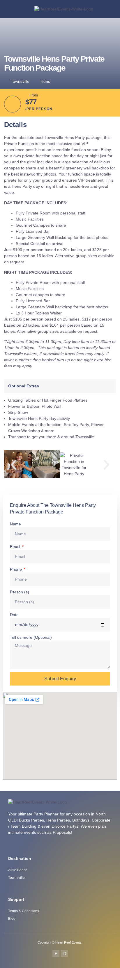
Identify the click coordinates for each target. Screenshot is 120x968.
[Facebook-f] (55, 953)
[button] (108, 9)
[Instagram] (64, 953)
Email (15, 546)
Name (15, 524)
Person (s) (19, 592)
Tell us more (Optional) (31, 637)
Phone (16, 569)
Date (14, 614)
